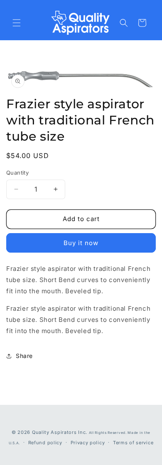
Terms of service (133, 443)
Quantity (17, 172)
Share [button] (24, 355)
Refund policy (45, 443)
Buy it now (81, 243)
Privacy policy (88, 443)
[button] (16, 23)
